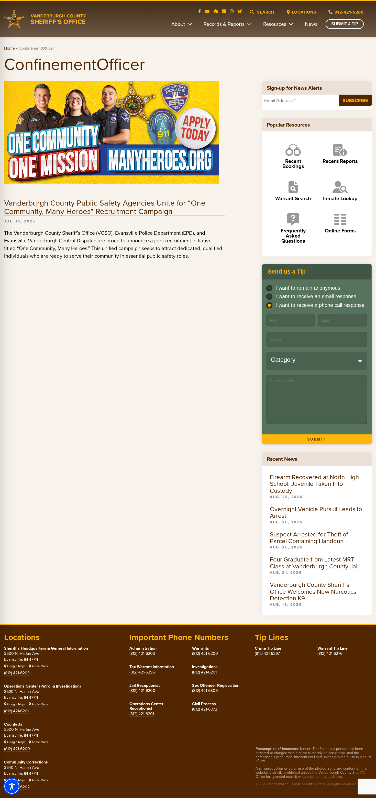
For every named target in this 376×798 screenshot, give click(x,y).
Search (265, 12)
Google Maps (16, 666)
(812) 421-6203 (17, 673)
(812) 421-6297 (267, 653)
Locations (304, 12)
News (311, 24)
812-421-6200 (349, 12)
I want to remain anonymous (307, 288)
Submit (316, 439)
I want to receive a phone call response (319, 305)
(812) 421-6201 (16, 711)
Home (9, 48)
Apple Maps (39, 666)
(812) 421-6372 (204, 709)
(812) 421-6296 (142, 672)
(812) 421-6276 (329, 653)
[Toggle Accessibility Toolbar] (12, 786)
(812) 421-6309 (205, 690)
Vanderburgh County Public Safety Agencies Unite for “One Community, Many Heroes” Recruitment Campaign (104, 207)
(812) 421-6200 (17, 749)
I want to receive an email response (315, 296)
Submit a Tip (344, 24)
